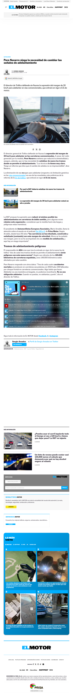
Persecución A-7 (23, 1)
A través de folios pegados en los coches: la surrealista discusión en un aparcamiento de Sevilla (20, 627)
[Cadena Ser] (66, 7)
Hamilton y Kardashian (36, 1)
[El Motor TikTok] (40, 664)
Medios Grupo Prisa (36, 691)
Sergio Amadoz (19, 71)
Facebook (42, 336)
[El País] (39, 7)
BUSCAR (11, 524)
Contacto (61, 659)
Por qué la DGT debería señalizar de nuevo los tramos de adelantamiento (42, 190)
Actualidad (7, 57)
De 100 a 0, (40, 231)
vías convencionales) (17, 175)
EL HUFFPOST (16, 544)
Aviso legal (11, 659)
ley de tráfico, (20, 178)
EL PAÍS (23, 544)
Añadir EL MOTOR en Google (15, 78)
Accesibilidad (54, 659)
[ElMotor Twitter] (35, 664)
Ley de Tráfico (31, 349)
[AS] (44, 7)
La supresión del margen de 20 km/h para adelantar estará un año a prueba (44, 202)
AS (27, 544)
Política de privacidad (20, 659)
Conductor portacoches (63, 1)
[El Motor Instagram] (38, 664)
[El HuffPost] (59, 7)
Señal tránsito (14, 1)
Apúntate (11, 506)
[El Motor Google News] (43, 664)
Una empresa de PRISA (36, 686)
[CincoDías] (50, 7)
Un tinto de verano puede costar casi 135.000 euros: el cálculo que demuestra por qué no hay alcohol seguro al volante (52, 458)
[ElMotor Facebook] (33, 664)
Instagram (54, 336)
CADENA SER (33, 544)
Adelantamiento (18, 349)
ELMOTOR (8, 544)
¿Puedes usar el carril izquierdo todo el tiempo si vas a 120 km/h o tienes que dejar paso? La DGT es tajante (52, 436)
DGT (25, 349)
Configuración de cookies (33, 659)
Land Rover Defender (49, 1)
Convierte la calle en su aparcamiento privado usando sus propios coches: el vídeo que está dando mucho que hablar (52, 584)
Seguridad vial (40, 349)
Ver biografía (17, 344)
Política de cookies (45, 659)
